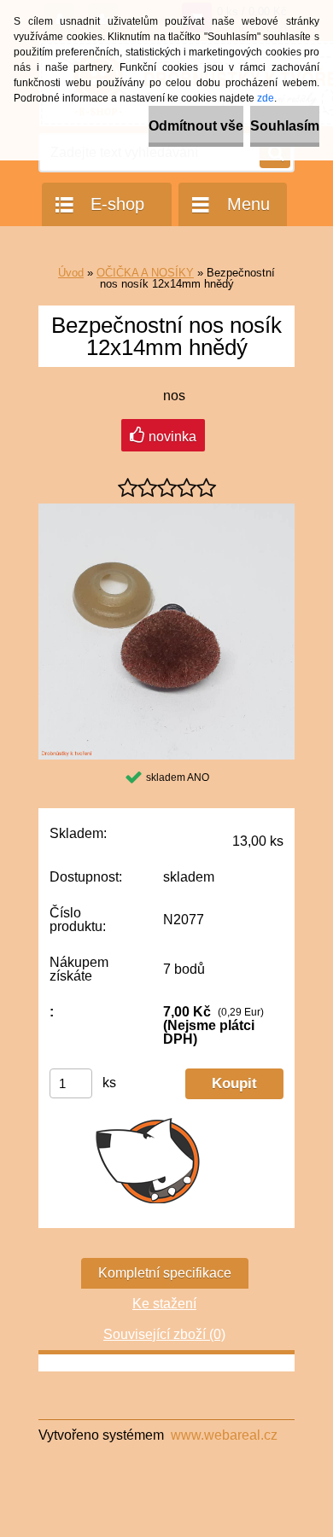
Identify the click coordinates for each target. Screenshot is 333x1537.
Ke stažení (164, 1303)
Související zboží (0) (164, 1334)
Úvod (71, 272)
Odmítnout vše (196, 126)
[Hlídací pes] (148, 1159)
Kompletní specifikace (164, 1273)
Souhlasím (284, 126)
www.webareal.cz (224, 1435)
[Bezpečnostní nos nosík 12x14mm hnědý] (166, 510)
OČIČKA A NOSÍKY (145, 272)
